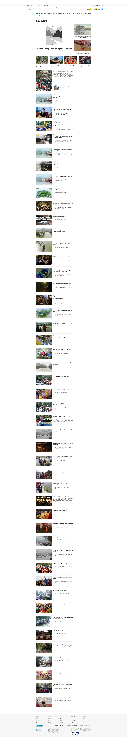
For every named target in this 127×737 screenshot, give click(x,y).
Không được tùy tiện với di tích (59, 630)
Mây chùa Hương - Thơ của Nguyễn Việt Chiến (54, 49)
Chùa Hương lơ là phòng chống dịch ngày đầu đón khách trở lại (62, 244)
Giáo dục (60, 13)
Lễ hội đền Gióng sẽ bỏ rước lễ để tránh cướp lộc (63, 563)
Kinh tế (48, 13)
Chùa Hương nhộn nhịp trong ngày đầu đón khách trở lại (64, 248)
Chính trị (38, 13)
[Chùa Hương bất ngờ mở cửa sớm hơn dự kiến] (44, 179)
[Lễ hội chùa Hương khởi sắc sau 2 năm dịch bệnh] (44, 80)
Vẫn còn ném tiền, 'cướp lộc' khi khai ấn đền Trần (63, 566)
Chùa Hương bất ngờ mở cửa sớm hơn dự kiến (62, 176)
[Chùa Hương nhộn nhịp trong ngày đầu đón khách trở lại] (44, 260)
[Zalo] (102, 5)
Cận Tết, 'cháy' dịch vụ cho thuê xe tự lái (62, 593)
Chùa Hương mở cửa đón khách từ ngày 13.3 (62, 327)
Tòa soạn (68, 725)
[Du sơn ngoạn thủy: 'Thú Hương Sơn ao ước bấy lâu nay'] (82, 29)
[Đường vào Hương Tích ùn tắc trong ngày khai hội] (44, 688)
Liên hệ (48, 5)
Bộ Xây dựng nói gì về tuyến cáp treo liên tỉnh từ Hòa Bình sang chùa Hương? (64, 180)
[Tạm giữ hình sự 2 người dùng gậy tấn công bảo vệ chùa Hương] (85, 60)
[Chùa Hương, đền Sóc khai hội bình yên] (44, 474)
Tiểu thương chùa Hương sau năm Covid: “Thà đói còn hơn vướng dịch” (62, 297)
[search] (33, 9)
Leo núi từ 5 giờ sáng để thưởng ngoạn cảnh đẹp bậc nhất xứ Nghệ (41, 66)
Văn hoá (61, 718)
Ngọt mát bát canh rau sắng (58, 189)
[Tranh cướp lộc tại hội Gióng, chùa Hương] (44, 608)
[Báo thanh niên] (63, 9)
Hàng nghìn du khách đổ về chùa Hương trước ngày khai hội (64, 514)
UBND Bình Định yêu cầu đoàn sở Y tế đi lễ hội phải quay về (63, 582)
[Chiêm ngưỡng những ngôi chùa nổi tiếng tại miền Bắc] (56, 60)
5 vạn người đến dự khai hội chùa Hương (62, 496)
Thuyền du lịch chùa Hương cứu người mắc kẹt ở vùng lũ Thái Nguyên (82, 52)
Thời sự (41, 13)
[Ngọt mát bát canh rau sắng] (44, 193)
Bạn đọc (84, 716)
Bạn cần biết (41, 5)
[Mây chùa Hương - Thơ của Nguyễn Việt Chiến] (54, 35)
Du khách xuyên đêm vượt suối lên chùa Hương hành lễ (62, 284)
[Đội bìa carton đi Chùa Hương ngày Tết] (44, 420)
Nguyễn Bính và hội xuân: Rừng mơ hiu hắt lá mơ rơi (64, 366)
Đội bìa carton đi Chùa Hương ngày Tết (62, 416)
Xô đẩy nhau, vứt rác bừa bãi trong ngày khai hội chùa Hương (63, 484)
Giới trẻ (57, 13)
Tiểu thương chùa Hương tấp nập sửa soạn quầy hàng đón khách (64, 315)
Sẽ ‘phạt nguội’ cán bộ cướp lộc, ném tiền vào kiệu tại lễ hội (64, 555)
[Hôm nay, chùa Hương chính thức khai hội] (44, 541)
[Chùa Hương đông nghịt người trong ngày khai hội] (44, 407)
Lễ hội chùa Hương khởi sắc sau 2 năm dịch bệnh (63, 71)
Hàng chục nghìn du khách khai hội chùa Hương (63, 389)
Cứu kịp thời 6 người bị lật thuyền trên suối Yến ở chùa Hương (63, 363)
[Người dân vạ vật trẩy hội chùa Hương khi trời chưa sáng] (44, 528)
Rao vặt (84, 718)
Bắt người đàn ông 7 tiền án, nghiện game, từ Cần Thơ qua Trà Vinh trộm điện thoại (63, 114)
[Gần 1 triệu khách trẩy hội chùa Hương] (44, 380)
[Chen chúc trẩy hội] (44, 661)
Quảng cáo (61, 725)
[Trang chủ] (36, 13)
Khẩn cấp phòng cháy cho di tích (60, 633)
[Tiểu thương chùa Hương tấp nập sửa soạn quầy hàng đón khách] (44, 353)
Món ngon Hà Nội (56, 188)
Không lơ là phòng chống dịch (60, 216)
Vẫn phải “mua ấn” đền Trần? (60, 460)
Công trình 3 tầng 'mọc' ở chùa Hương (61, 660)
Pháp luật (54, 107)
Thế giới (44, 13)
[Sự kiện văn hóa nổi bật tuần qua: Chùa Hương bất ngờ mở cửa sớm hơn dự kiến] (44, 153)
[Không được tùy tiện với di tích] (44, 635)
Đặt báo (56, 725)
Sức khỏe (54, 13)
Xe (79, 13)
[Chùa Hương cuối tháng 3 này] (44, 648)
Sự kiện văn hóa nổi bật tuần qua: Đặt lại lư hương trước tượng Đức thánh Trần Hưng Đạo (63, 141)
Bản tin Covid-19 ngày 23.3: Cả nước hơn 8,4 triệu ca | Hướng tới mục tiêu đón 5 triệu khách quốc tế (62, 124)
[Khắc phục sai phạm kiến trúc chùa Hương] (44, 702)
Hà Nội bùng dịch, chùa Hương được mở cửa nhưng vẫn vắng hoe (64, 101)
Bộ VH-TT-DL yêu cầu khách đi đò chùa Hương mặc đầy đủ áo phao (62, 457)
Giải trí (70, 13)
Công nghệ (76, 13)
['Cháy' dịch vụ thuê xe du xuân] (44, 595)
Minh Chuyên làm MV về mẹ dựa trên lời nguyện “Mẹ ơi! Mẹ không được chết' (64, 448)
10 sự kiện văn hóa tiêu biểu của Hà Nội (61, 539)
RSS (64, 725)
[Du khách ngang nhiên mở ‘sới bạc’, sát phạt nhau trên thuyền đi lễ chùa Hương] (44, 273)
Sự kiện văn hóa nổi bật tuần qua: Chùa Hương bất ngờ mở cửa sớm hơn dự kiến (62, 150)
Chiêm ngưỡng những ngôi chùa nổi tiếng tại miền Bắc (56, 66)
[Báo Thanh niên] (39, 726)
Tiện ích (45, 5)
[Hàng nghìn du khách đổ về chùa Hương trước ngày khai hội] (44, 554)
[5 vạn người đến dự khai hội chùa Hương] (44, 501)
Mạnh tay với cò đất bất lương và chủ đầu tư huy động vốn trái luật (63, 168)
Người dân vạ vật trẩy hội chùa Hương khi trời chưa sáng (63, 488)
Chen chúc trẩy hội (58, 606)
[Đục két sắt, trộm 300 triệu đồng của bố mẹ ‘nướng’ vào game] (44, 112)
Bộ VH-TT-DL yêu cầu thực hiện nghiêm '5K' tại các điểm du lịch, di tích (63, 204)
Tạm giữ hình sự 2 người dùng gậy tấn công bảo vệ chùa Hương (84, 66)
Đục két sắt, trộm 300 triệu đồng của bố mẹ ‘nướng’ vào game (62, 110)
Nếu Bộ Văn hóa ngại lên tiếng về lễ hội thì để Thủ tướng (62, 578)
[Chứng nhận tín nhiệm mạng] (75, 733)
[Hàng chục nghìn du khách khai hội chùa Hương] (44, 394)
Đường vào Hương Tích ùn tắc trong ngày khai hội (62, 685)
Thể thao (72, 13)
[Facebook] (99, 5)
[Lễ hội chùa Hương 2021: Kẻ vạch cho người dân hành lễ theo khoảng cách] (44, 327)
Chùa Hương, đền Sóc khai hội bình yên (61, 392)
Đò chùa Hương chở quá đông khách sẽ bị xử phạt (63, 287)
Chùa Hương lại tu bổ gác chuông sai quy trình (63, 700)
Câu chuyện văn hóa (56, 148)
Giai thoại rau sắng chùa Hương (60, 192)
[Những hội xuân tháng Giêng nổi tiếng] (44, 675)
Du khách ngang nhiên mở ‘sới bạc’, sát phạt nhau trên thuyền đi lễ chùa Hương (62, 271)
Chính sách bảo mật (74, 725)
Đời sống (50, 13)
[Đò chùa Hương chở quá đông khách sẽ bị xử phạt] (44, 313)
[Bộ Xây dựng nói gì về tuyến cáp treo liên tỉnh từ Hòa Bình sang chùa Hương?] (44, 233)
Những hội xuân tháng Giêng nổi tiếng (61, 670)
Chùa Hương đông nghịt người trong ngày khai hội (63, 379)
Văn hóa (66, 13)
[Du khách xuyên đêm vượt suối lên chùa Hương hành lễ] (44, 287)
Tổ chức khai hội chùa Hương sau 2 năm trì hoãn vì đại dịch (63, 97)
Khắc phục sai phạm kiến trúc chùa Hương (62, 697)
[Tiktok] (101, 5)
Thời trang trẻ (88, 13)
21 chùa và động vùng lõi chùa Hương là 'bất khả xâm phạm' (63, 430)
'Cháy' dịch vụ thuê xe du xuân (59, 590)
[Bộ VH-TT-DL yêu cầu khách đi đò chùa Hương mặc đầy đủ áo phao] (44, 461)
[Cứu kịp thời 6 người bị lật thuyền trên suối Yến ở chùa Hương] (44, 367)
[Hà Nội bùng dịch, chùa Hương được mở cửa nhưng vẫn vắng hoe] (44, 139)
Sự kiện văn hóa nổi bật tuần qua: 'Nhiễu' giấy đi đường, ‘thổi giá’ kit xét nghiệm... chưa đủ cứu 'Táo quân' (63, 154)
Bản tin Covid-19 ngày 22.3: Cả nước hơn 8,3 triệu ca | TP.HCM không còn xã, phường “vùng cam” (64, 129)
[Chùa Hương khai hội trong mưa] (44, 514)
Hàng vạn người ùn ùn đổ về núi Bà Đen (61, 673)
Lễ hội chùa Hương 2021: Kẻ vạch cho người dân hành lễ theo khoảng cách (63, 261)
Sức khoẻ (49, 718)
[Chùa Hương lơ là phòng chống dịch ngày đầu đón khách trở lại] (44, 246)
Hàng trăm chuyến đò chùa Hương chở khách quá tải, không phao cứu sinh (63, 618)
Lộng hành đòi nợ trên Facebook (60, 219)
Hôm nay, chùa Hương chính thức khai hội (62, 472)
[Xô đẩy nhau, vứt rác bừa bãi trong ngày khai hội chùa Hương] (44, 487)
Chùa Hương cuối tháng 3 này (59, 644)
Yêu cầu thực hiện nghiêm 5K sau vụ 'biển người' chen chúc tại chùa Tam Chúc (63, 208)
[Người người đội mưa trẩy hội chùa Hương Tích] (56, 88)
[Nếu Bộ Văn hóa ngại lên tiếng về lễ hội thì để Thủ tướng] (44, 581)
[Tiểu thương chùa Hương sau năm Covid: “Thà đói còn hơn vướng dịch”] (44, 300)
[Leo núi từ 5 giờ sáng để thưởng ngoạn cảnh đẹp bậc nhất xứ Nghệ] (42, 60)
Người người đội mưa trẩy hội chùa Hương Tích (66, 87)
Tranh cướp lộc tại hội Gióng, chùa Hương (61, 604)
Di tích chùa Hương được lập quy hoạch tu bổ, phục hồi (69, 66)
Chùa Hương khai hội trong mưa (60, 510)
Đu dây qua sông (57, 234)
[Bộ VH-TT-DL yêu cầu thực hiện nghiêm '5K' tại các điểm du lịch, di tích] (44, 206)
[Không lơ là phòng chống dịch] (44, 220)
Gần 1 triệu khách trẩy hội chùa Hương (61, 376)
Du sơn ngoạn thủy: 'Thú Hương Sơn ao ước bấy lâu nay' (83, 37)
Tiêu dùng (84, 13)
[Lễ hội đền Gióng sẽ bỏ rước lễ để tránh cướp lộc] (44, 568)
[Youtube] (97, 5)
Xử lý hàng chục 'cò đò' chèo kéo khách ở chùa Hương (62, 163)
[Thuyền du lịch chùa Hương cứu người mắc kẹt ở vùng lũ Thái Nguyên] (82, 45)
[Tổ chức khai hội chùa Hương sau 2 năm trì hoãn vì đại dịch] (44, 99)
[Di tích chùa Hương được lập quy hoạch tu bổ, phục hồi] (70, 60)
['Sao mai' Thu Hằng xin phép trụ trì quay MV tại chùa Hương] (44, 447)
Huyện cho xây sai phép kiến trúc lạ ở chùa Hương (63, 688)
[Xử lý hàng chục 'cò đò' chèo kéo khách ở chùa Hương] (44, 166)
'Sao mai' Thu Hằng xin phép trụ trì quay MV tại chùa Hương (64, 408)
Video (81, 13)
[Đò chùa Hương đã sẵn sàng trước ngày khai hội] (44, 340)
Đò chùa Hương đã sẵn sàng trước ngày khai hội (63, 337)
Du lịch (64, 13)
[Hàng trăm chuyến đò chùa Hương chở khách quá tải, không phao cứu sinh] (44, 621)
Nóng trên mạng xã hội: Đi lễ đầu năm (61, 527)
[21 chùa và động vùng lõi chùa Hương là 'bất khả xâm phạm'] (44, 434)
